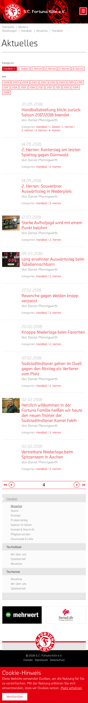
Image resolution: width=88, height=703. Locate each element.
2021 (53, 82)
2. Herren (50, 68)
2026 (6, 82)
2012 (49, 87)
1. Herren (37, 68)
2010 (66, 87)
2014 (32, 87)
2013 (40, 87)
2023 (34, 82)
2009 (75, 87)
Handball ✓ (9, 68)
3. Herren (64, 68)
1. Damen (24, 68)
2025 (16, 82)
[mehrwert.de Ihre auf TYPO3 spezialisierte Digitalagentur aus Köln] (22, 615)
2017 (6, 87)
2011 (58, 87)
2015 (23, 87)
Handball (41, 126)
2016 (14, 87)
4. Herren (78, 68)
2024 (25, 82)
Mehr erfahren (71, 688)
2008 (6, 92)
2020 (62, 82)
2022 (44, 82)
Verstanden (14, 696)
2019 (71, 82)
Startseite (8, 27)
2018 (79, 82)
